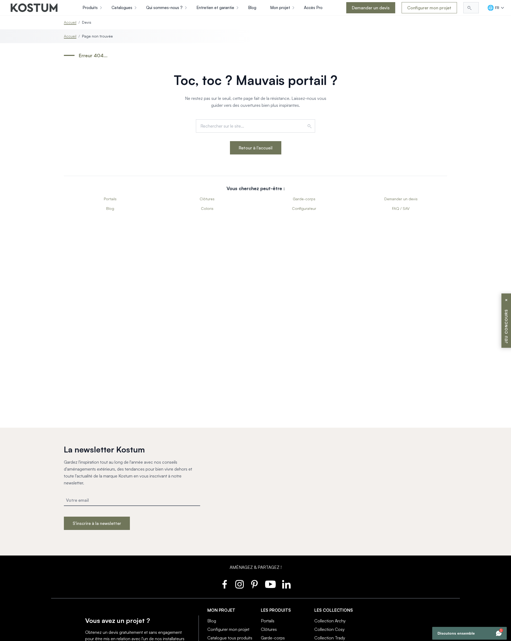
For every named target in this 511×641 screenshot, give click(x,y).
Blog (110, 208)
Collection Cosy (329, 629)
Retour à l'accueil (256, 147)
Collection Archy (330, 620)
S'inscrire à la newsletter (97, 523)
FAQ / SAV (401, 208)
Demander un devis (371, 7)
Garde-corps (304, 199)
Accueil (70, 22)
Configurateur (304, 208)
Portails (110, 199)
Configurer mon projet (429, 7)
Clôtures (207, 199)
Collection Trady (329, 637)
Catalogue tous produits (229, 637)
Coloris (207, 208)
